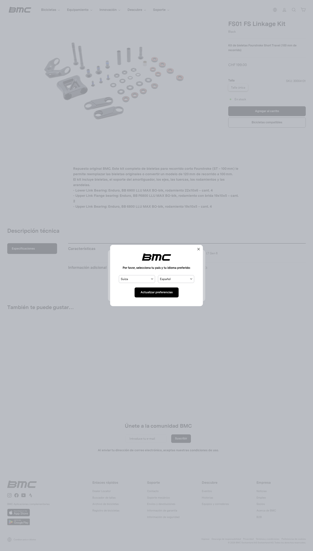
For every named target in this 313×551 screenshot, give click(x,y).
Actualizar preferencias (157, 292)
